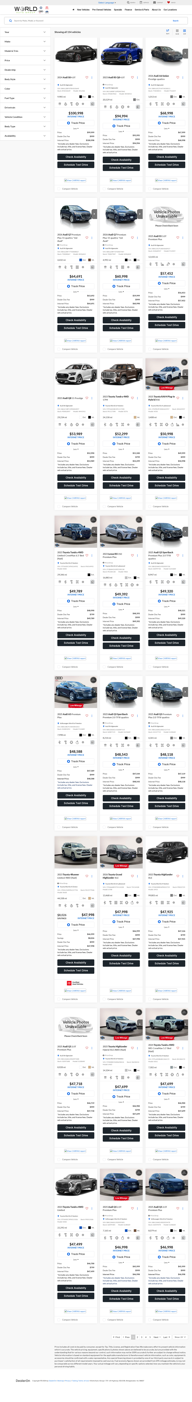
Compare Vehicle (70, 188)
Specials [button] (118, 10)
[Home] (73, 9)
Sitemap (60, 1381)
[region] (75, 141)
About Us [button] (156, 10)
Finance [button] (128, 10)
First (117, 1337)
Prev (127, 1337)
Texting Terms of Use (80, 1381)
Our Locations (170, 10)
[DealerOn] (23, 1380)
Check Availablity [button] (76, 156)
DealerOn (52, 1381)
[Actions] (91, 77)
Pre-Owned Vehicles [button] (101, 10)
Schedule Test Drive (76, 164)
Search (175, 21)
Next (157, 1337)
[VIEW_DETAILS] (166, 214)
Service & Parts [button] (142, 10)
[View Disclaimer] (83, 104)
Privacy (68, 1381)
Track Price (78, 122)
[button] (94, 54)
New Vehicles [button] (83, 10)
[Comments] (92, 104)
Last (166, 1337)
